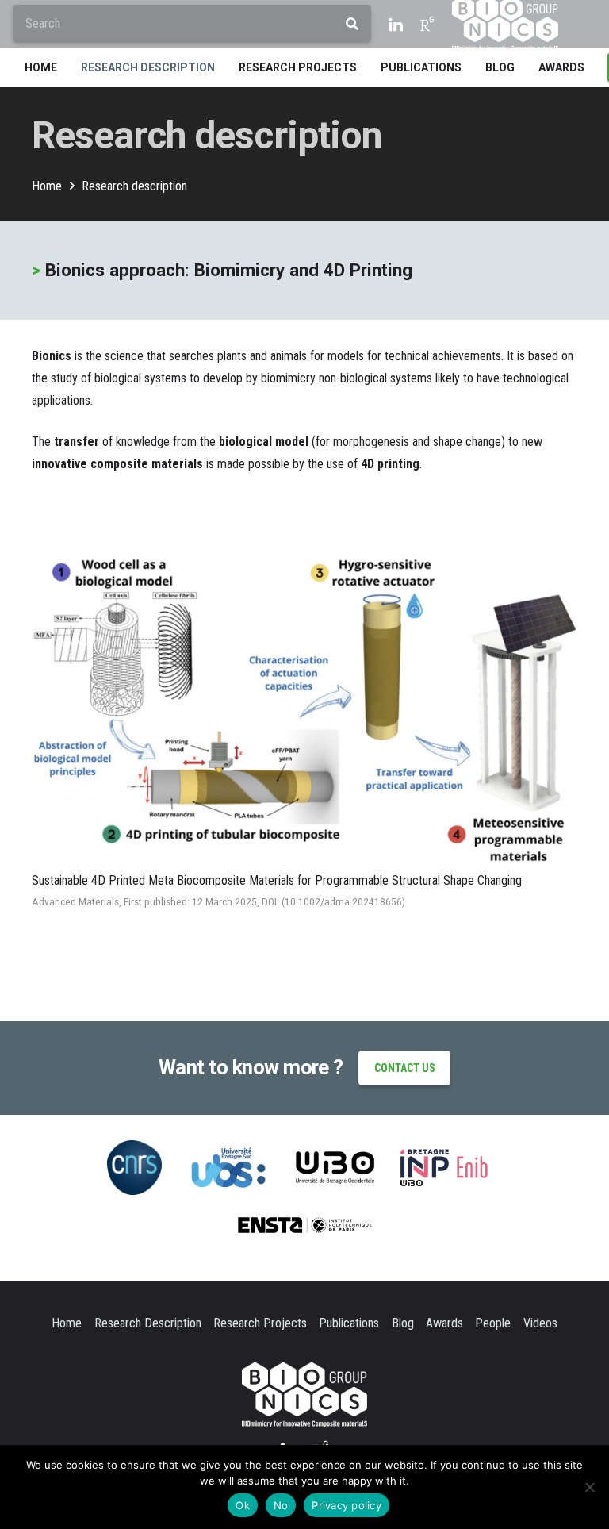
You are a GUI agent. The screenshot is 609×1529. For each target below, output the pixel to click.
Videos (540, 1323)
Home (67, 1323)
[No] (589, 1487)
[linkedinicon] (395, 24)
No (281, 1505)
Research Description (147, 1323)
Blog (403, 1323)
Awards (444, 1323)
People (493, 1323)
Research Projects (260, 1323)
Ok (243, 1505)
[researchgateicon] (427, 24)
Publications (349, 1323)
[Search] (352, 24)
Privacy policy (346, 1505)
